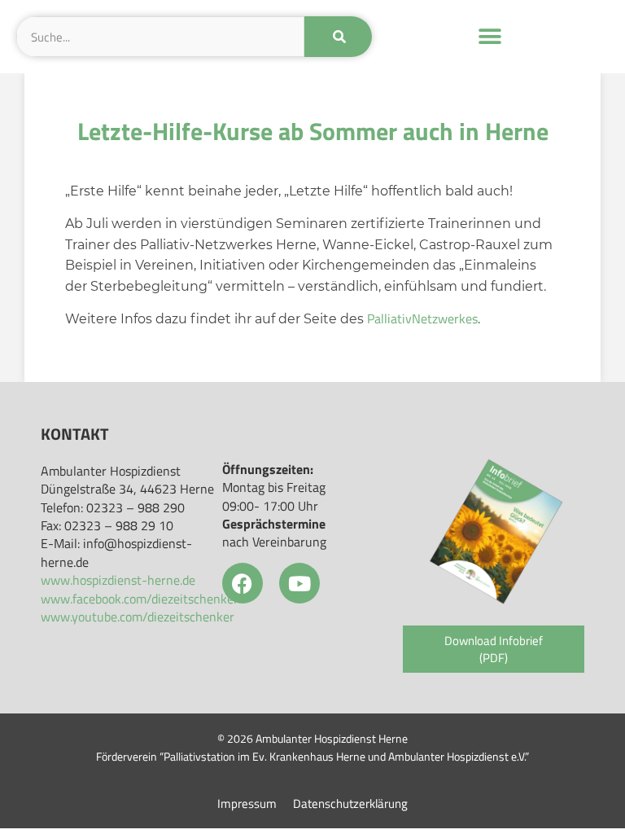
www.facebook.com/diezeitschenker (139, 598)
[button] (490, 37)
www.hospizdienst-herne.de (118, 580)
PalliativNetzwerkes (422, 318)
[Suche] (338, 36)
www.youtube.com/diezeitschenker (137, 616)
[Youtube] (299, 583)
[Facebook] (242, 583)
